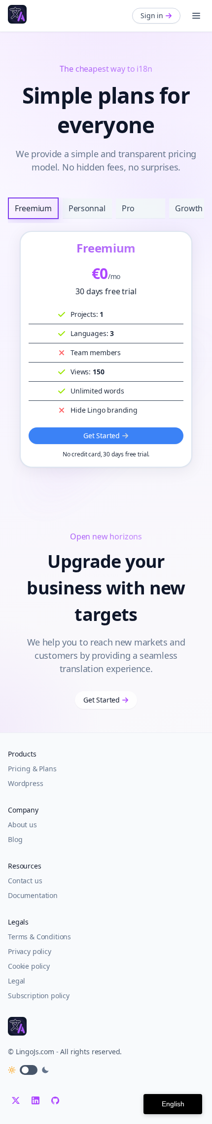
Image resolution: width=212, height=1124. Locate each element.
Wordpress (25, 783)
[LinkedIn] (35, 1100)
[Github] (55, 1100)
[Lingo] (17, 14)
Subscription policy (39, 995)
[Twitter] (16, 1100)
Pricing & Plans (32, 768)
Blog (15, 839)
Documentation (33, 895)
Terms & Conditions (39, 936)
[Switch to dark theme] (28, 1070)
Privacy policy (29, 951)
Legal (16, 980)
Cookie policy (29, 966)
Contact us (25, 880)
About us (22, 824)
